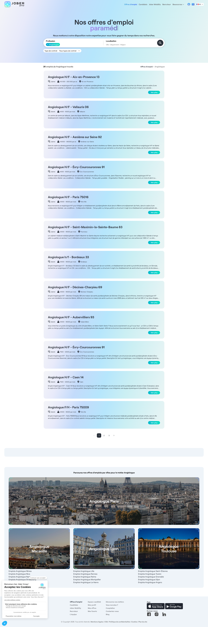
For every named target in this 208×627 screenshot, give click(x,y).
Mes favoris (92, 611)
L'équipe (73, 614)
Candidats (143, 4)
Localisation (111, 41)
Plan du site (143, 622)
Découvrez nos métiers (115, 602)
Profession (50, 41)
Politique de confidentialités (119, 622)
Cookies (134, 622)
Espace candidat (94, 602)
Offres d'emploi (130, 4)
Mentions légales (97, 622)
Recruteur (166, 4)
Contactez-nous (112, 611)
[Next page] (114, 435)
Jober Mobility (155, 4)
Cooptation (110, 608)
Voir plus (154, 92)
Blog (107, 614)
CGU (106, 622)
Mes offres (92, 608)
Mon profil (92, 605)
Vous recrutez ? (112, 605)
